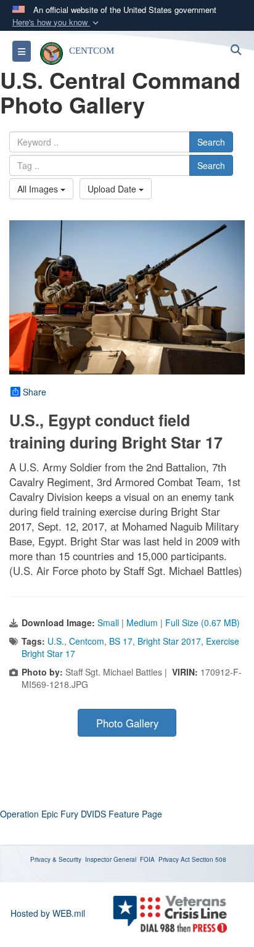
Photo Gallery (127, 723)
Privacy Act (174, 859)
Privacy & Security (55, 859)
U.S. (55, 641)
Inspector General (110, 859)
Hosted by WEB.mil (47, 913)
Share (34, 392)
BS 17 (121, 641)
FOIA (147, 859)
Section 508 (209, 859)
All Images (38, 189)
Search (211, 142)
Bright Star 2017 (169, 641)
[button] (56, 22)
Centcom (86, 641)
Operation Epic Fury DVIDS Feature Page (81, 814)
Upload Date (113, 189)
